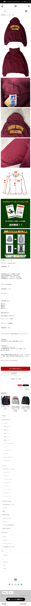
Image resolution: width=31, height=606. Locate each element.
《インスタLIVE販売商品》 (8, 525)
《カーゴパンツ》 (6, 492)
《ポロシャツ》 (6, 433)
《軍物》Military (6, 514)
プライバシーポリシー (8, 543)
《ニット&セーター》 (7, 450)
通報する (27, 389)
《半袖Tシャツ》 (6, 426)
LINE (4, 565)
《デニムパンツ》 (6, 472)
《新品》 (4, 511)
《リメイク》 (5, 508)
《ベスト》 (5, 447)
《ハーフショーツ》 (7, 489)
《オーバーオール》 (6, 518)
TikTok (4, 568)
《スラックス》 (6, 486)
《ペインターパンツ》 (7, 479)
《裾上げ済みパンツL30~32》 (9, 469)
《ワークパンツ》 (6, 482)
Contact (5, 540)
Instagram (5, 561)
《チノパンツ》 (6, 475)
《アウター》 (6, 453)
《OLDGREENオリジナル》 (8, 504)
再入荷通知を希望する (15, 368)
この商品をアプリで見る (15, 379)
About (4, 536)
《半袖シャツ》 (6, 430)
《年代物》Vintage (6, 501)
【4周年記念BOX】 (6, 528)
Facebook (5, 555)
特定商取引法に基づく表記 (8, 546)
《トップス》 (5, 423)
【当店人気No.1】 (6, 419)
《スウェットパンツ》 (7, 496)
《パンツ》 (4, 465)
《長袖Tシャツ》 (6, 440)
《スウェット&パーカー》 (8, 443)
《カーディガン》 (6, 460)
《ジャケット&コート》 (8, 457)
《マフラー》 (5, 521)
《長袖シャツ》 (6, 436)
